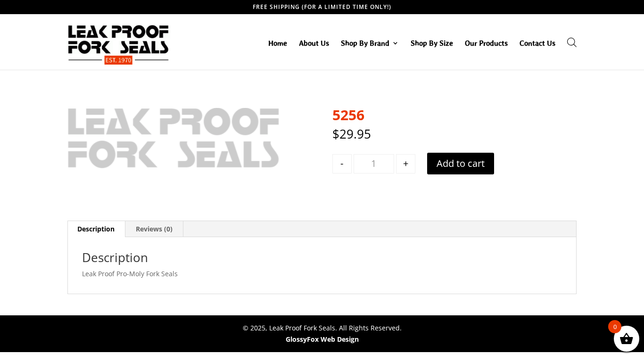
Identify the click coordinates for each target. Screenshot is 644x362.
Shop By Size (432, 43)
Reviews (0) (154, 228)
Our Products (486, 43)
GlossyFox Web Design (322, 339)
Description (96, 228)
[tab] (96, 229)
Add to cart (461, 163)
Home (277, 43)
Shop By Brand (365, 43)
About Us (314, 43)
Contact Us (537, 43)
